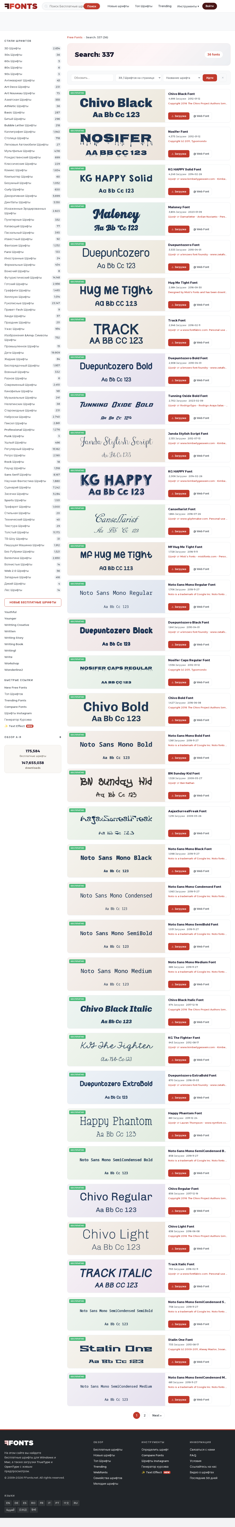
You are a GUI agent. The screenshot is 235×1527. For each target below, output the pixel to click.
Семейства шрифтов (107, 1478)
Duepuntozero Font (184, 245)
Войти (210, 6)
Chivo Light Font (181, 1226)
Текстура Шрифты (17, 526)
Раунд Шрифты (15, 468)
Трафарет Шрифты (17, 506)
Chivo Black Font (181, 94)
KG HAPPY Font (180, 471)
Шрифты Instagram (18, 713)
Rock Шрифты (14, 461)
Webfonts (100, 1472)
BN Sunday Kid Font (184, 773)
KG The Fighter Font (184, 1038)
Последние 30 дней (203, 1478)
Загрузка (180, 116)
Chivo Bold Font (180, 698)
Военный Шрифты (16, 372)
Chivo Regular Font (183, 1189)
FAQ (193, 1455)
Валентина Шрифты (18, 558)
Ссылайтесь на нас (203, 1466)
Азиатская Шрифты (17, 99)
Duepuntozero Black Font (188, 622)
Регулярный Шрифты (19, 449)
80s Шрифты (13, 67)
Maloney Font (179, 207)
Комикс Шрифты (15, 170)
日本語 (23, 1509)
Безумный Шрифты (17, 183)
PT (57, 1503)
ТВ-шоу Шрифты (16, 538)
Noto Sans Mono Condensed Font (194, 886)
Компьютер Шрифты (18, 176)
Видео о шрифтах (202, 1472)
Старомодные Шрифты (20, 410)
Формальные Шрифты (19, 264)
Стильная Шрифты (17, 513)
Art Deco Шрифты (17, 87)
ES (24, 1503)
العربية (10, 1509)
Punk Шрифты (14, 436)
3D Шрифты (12, 48)
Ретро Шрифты (14, 455)
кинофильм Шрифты (18, 391)
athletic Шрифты (16, 106)
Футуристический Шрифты (23, 277)
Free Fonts (74, 37)
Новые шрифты (118, 6)
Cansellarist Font (182, 509)
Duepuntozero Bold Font (188, 358)
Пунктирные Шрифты (19, 219)
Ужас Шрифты (14, 329)
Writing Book (13, 644)
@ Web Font (201, 116)
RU (76, 1503)
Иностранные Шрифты (20, 258)
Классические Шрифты (20, 163)
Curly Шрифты (14, 189)
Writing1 (10, 650)
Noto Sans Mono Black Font (190, 849)
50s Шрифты (13, 54)
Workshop (11, 663)
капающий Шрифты (18, 226)
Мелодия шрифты (105, 1483)
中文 (66, 1503)
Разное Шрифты (15, 378)
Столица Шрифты (16, 138)
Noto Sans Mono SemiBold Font (193, 924)
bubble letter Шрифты (20, 125)
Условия (195, 1461)
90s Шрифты (13, 74)
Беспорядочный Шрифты (21, 365)
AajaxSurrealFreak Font (187, 811)
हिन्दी (34, 1509)
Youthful (10, 612)
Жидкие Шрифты (16, 359)
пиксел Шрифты (15, 423)
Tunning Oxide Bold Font (188, 396)
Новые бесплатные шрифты (33, 602)
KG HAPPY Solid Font (184, 169)
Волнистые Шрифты (18, 564)
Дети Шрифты (14, 352)
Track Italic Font (181, 1264)
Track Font (177, 320)
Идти (209, 78)
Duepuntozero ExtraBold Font (192, 1075)
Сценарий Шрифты (17, 487)
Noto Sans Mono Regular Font (192, 584)
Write (8, 657)
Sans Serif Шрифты (17, 474)
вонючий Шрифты (16, 271)
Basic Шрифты (14, 112)
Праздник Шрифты (17, 322)
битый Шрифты (15, 119)
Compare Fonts (15, 707)
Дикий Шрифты (15, 583)
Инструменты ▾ (188, 6)
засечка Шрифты (16, 494)
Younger (10, 618)
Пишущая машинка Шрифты (24, 545)
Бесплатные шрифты (107, 1449)
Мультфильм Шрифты (19, 151)
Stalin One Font (180, 1340)
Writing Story (13, 637)
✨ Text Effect (18, 726)
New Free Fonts (15, 687)
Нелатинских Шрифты (19, 404)
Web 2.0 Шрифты (16, 571)
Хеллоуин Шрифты (17, 297)
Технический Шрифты (19, 519)
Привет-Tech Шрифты (19, 309)
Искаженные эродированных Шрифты (25, 211)
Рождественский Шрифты (22, 157)
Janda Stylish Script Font (188, 433)
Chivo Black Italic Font (186, 1000)
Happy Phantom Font (185, 1113)
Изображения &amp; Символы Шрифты (26, 338)
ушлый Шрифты (15, 442)
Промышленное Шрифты (21, 346)
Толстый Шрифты (16, 532)
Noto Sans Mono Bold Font (189, 735)
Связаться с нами (202, 1449)
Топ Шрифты (143, 6)
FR (41, 1503)
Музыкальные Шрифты (20, 397)
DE (16, 1503)
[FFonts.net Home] (20, 6)
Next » (157, 1415)
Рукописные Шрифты (19, 303)
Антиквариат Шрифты (19, 80)
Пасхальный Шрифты (19, 232)
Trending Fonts (15, 700)
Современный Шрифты (20, 385)
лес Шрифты (13, 590)
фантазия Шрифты (17, 245)
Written (10, 631)
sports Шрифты (15, 500)
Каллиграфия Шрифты (19, 131)
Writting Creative (16, 625)
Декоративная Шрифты (20, 196)
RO (33, 1503)
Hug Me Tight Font (183, 282)
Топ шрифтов (13, 694)
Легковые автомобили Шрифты (26, 144)
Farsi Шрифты (14, 252)
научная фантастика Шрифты (25, 481)
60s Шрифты (13, 61)
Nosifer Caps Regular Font (189, 660)
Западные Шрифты (17, 577)
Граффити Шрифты (17, 290)
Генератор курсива (18, 719)
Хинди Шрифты (15, 316)
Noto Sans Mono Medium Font (192, 962)
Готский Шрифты (16, 284)
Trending (164, 6)
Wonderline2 (13, 669)
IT (49, 1503)
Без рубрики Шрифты (19, 551)
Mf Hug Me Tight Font (185, 547)
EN (8, 1503)
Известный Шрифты (18, 239)
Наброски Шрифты (17, 417)
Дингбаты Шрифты (17, 202)
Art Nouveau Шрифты (19, 93)
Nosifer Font (178, 131)
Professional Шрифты (19, 429)
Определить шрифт (155, 1449)
